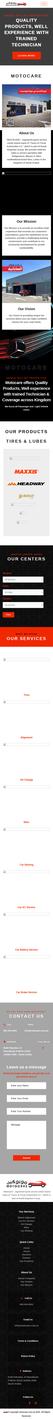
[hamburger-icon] (44, 4)
